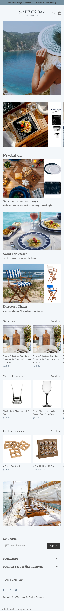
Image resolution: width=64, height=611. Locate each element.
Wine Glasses (13, 376)
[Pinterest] (16, 590)
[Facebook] (4, 590)
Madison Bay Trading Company (30, 597)
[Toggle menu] (4, 13)
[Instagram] (10, 590)
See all (54, 321)
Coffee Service (14, 431)
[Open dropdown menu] (57, 558)
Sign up (53, 545)
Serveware (10, 321)
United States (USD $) (15, 579)
